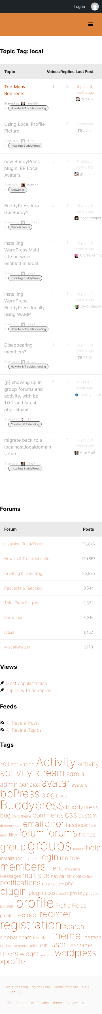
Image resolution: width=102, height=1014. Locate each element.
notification (83, 876)
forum (31, 833)
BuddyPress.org (9, 24)
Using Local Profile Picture (24, 127)
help (93, 847)
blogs (61, 796)
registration (31, 924)
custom (87, 815)
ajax (35, 784)
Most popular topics (26, 683)
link (26, 859)
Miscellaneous (20, 227)
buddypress (82, 807)
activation (23, 764)
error (54, 823)
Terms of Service (65, 1003)
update (6, 945)
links (35, 858)
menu (55, 868)
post (52, 893)
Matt (85, 987)
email (33, 824)
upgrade (20, 946)
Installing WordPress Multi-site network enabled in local (22, 253)
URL (46, 945)
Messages (10, 876)
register (55, 913)
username (79, 945)
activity (88, 764)
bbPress (20, 793)
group (13, 847)
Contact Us (25, 1003)
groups (49, 845)
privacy (77, 893)
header (78, 849)
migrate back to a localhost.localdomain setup (27, 446)
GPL (9, 1003)
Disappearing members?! (18, 348)
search (73, 926)
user (58, 944)
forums (61, 833)
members (23, 866)
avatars (79, 785)
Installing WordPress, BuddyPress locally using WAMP (24, 304)
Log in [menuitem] (79, 6)
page (47, 883)
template (41, 937)
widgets (47, 955)
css (71, 814)
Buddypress (32, 805)
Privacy (43, 1003)
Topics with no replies (28, 690)
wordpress (75, 952)
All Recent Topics (24, 730)
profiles (7, 915)
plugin (13, 891)
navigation (61, 876)
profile (35, 903)
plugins (37, 892)
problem (7, 906)
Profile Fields (70, 905)
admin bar (14, 784)
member (71, 857)
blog (48, 795)
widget (29, 953)
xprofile (12, 961)
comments (48, 815)
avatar (55, 782)
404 (4, 764)
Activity (56, 762)
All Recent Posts (23, 723)
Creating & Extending (25, 424)
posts (64, 893)
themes (91, 937)
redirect (27, 915)
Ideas (9, 632)
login (49, 857)
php (69, 883)
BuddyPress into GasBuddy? (21, 209)
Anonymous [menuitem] (94, 6)
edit (18, 825)
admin (75, 774)
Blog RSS (15, 992)
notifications (20, 882)
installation (11, 858)
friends (87, 834)
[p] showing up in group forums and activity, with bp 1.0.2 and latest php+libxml (23, 395)
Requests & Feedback (23, 588)
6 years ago (85, 124)
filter (13, 835)
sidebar (9, 937)
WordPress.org (17, 987)
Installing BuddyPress (25, 145)
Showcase (18, 189)
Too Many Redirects (15, 90)
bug (5, 815)
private (92, 893)
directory (7, 825)
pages (58, 883)
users (9, 953)
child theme (21, 816)
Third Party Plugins (21, 602)
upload (35, 945)
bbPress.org (41, 987)
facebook (76, 825)
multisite (36, 875)
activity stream (32, 772)
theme (66, 935)
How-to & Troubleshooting (28, 108)
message (72, 869)
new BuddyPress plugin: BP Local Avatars (22, 168)
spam (25, 937)
